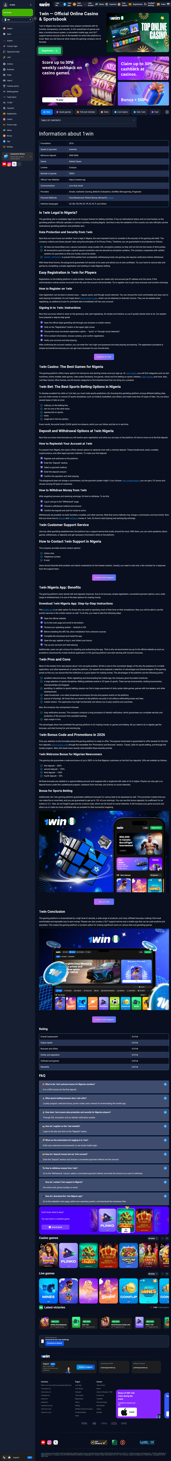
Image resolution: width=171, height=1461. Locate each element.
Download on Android (54, 1343)
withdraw (73, 518)
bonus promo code (60, 745)
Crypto (111, 198)
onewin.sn (44, 1399)
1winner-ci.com (46, 1412)
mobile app (48, 610)
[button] (106, 100)
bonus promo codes (89, 298)
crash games (147, 377)
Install (131, 1412)
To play (126, 1230)
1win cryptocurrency (130, 480)
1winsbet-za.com (46, 1405)
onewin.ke (44, 1402)
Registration (47, 50)
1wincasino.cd (46, 1392)
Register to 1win (104, 357)
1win (42, 1453)
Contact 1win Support (104, 577)
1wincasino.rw (46, 1389)
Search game (57, 1227)
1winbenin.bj (45, 1395)
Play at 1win (104, 902)
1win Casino (131, 373)
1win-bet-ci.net (46, 1409)
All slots (151, 1238)
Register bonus (59, 99)
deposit (62, 518)
